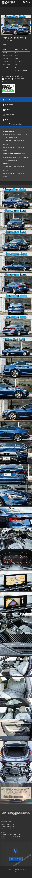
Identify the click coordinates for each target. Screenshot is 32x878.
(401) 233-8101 (10, 828)
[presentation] (16, 99)
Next (29, 24)
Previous (2, 24)
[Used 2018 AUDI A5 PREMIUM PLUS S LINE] (16, 25)
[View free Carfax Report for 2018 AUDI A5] (8, 92)
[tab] (16, 99)
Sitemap (16, 871)
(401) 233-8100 (10, 824)
